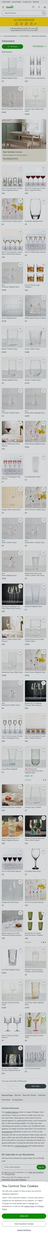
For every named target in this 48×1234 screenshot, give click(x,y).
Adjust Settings (24, 1230)
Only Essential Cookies (24, 1224)
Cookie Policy (29, 1206)
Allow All (24, 1216)
